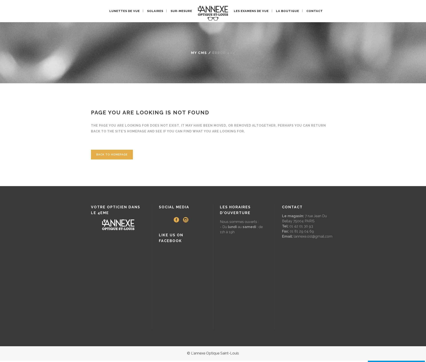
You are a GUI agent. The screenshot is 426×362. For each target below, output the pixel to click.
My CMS (199, 53)
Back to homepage (112, 154)
